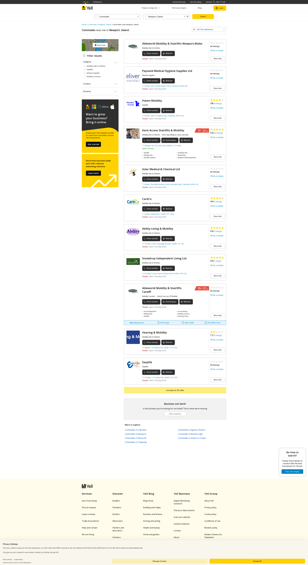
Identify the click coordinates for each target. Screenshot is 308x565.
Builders (116, 500)
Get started (93, 144)
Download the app (179, 2)
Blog (200, 8)
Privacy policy (210, 507)
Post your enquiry (179, 8)
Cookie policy (210, 514)
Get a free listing (195, 2)
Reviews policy (210, 527)
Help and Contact (89, 527)
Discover (117, 493)
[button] (138, 16)
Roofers (116, 514)
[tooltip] (187, 17)
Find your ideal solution (184, 510)
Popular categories (149, 8)
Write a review (216, 50)
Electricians (117, 521)
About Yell (209, 500)
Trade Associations (90, 521)
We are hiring (88, 534)
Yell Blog (148, 493)
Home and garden (151, 534)
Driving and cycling (151, 521)
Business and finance (152, 514)
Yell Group (210, 493)
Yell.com (86, 2)
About (176, 537)
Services (87, 493)
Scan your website (182, 517)
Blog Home (148, 500)
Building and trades (152, 507)
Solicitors (116, 537)
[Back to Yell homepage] (88, 8)
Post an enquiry (89, 507)
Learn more (93, 173)
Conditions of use (212, 521)
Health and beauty (151, 527)
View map (100, 45)
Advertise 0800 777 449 (215, 2)
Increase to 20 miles (175, 390)
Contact (177, 530)
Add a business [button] (175, 414)
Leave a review (88, 514)
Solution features (181, 524)
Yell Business (97, 2)
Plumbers (116, 507)
